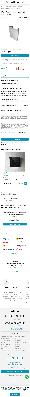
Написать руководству (15, 371)
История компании (20, 336)
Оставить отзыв (15, 139)
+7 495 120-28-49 (15, 316)
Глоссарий (18, 338)
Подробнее (15, 253)
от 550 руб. (9, 69)
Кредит (3, 342)
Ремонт (3, 348)
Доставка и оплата (6, 336)
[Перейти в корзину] (28, 2)
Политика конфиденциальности (15, 375)
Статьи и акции (5, 350)
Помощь (17, 344)
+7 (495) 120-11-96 (15, 266)
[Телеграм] (21, 358)
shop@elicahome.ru (15, 364)
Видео (17, 346)
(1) (26, 175)
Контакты (18, 348)
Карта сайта (15, 380)
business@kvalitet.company (15, 368)
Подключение (5, 338)
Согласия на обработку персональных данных (17, 391)
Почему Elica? (19, 340)
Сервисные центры (6, 346)
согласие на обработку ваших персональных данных (14, 389)
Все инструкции (9, 76)
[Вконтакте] (8, 358)
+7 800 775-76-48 (15, 323)
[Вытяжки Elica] (15, 2)
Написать (15, 271)
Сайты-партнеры (20, 350)
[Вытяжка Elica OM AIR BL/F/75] (15, 162)
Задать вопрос (15, 224)
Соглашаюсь (15, 394)
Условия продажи (6, 340)
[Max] (12, 358)
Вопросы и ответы (20, 342)
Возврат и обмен (6, 344)
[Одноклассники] (17, 358)
